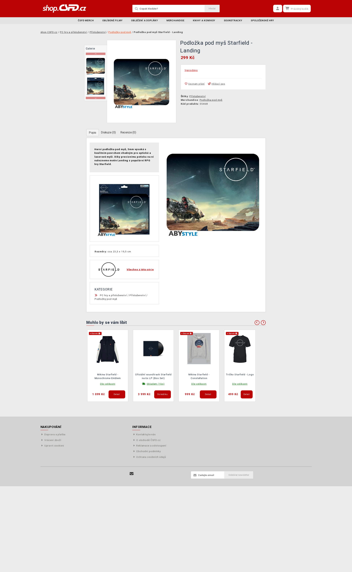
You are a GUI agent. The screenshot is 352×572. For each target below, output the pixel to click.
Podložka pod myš (211, 99)
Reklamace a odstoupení (151, 445)
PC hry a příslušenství (113, 295)
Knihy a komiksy (204, 20)
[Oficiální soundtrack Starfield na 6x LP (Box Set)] (153, 348)
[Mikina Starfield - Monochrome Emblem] (108, 348)
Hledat (212, 8)
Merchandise (175, 20)
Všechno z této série (140, 269)
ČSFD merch (86, 20)
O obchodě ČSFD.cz (148, 440)
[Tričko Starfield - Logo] (240, 348)
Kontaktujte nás (146, 434)
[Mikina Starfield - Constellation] (199, 348)
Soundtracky (233, 20)
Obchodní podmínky (148, 451)
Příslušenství (197, 96)
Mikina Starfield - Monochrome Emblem (108, 376)
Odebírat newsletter (238, 475)
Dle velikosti (107, 383)
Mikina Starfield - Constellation (198, 376)
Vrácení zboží (52, 440)
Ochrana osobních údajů (151, 456)
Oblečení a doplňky (144, 20)
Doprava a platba (55, 434)
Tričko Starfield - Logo (240, 374)
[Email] (131, 473)
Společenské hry (262, 20)
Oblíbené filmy (112, 20)
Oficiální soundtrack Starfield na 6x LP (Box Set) (153, 376)
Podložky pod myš (106, 298)
